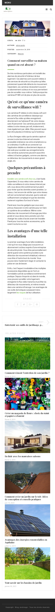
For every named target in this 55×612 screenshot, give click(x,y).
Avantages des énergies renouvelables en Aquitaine (26, 541)
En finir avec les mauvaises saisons (22, 456)
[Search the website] (51, 9)
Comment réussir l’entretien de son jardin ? (27, 372)
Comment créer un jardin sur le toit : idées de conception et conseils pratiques (26, 498)
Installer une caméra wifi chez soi (21, 179)
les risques (21, 293)
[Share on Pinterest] (37, 304)
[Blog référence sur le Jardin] (8, 9)
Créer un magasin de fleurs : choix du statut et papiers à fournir (27, 414)
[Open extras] (47, 9)
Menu (8, 3)
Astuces (21, 54)
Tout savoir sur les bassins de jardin (23, 582)
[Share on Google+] (30, 304)
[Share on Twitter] (24, 304)
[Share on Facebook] (17, 304)
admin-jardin (20, 45)
